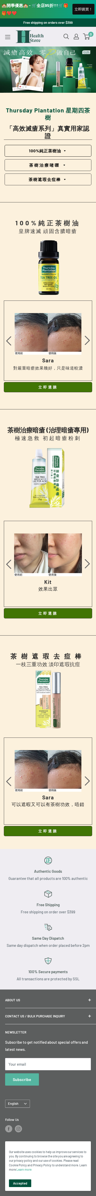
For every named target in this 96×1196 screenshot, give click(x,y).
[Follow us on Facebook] (8, 1128)
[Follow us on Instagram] (18, 1128)
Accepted (20, 1183)
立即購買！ (83, 9)
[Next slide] (87, 341)
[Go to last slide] (8, 564)
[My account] (76, 36)
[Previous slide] (8, 341)
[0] (86, 36)
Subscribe (22, 1079)
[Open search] (66, 36)
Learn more (23, 1169)
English (13, 1103)
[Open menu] (7, 37)
